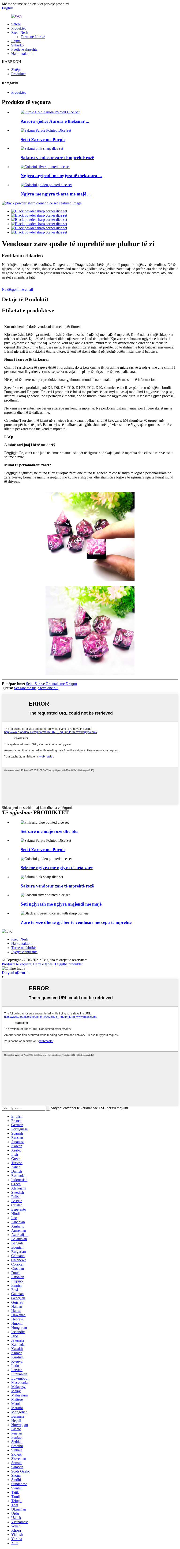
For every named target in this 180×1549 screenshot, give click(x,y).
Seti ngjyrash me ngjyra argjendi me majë (61, 904)
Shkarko (17, 45)
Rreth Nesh (19, 32)
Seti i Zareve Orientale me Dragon (51, 684)
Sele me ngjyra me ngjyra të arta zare (57, 867)
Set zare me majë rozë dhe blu (36, 688)
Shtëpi (16, 24)
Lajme (16, 41)
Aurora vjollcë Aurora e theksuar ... (55, 121)
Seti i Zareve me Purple (43, 139)
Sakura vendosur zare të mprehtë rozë (57, 157)
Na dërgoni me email (17, 289)
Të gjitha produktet (68, 964)
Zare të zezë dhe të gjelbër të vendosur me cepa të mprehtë (76, 922)
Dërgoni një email (15, 973)
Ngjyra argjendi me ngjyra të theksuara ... (61, 175)
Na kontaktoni (21, 54)
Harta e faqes (42, 964)
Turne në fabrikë (33, 37)
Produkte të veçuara (16, 964)
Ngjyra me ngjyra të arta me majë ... (56, 193)
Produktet (18, 28)
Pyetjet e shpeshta (24, 49)
